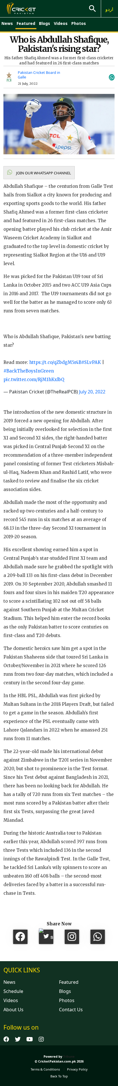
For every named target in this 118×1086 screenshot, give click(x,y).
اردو (109, 9)
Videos (61, 23)
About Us (13, 1009)
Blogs (44, 23)
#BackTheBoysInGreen (28, 371)
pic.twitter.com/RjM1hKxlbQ (33, 379)
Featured (26, 23)
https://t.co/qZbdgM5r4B (55, 362)
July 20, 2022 (92, 392)
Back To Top (59, 1076)
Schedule (13, 991)
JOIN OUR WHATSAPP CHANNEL (43, 173)
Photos (78, 23)
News (7, 23)
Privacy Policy (77, 1069)
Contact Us (71, 1009)
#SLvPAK (91, 362)
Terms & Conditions (45, 1069)
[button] (39, 172)
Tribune (69, 1056)
